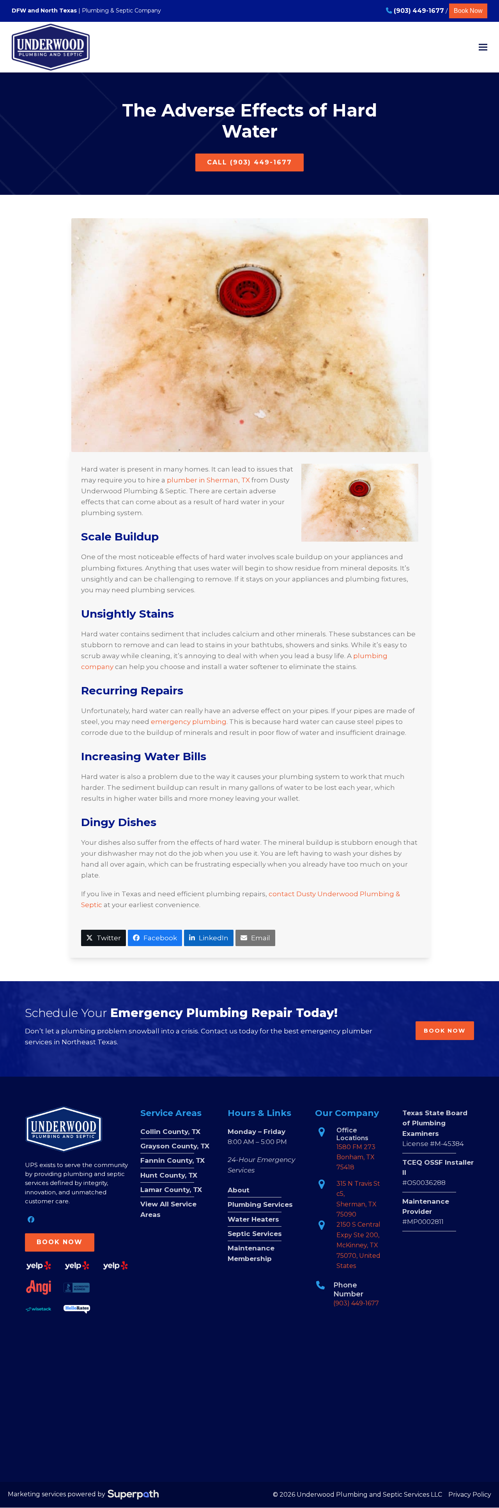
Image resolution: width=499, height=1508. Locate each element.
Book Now (468, 10)
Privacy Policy (469, 1494)
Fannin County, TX (172, 1160)
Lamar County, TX (171, 1190)
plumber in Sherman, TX (208, 480)
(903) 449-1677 (356, 1303)
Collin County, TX (170, 1131)
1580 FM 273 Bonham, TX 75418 (355, 1157)
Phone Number (348, 1289)
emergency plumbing (188, 722)
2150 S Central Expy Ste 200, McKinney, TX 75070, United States (358, 1245)
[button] (483, 47)
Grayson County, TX (174, 1146)
